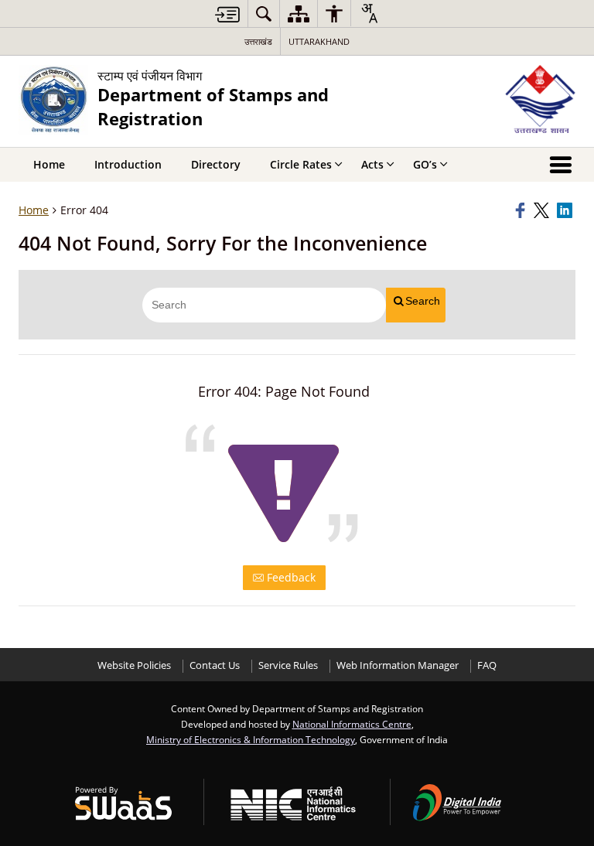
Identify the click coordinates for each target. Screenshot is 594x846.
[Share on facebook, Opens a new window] (522, 210)
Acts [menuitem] (372, 164)
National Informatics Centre (351, 724)
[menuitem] (263, 13)
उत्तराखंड (258, 41)
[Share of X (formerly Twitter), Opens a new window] (543, 210)
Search (422, 301)
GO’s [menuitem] (425, 164)
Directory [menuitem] (216, 164)
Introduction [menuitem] (128, 164)
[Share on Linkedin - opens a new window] (566, 210)
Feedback (290, 577)
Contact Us (214, 665)
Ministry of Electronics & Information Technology (250, 739)
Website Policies (134, 665)
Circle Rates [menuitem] (301, 164)
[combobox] (369, 13)
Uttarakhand (319, 41)
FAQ (487, 665)
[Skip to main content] (227, 14)
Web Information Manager (397, 665)
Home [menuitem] (49, 164)
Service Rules (288, 665)
